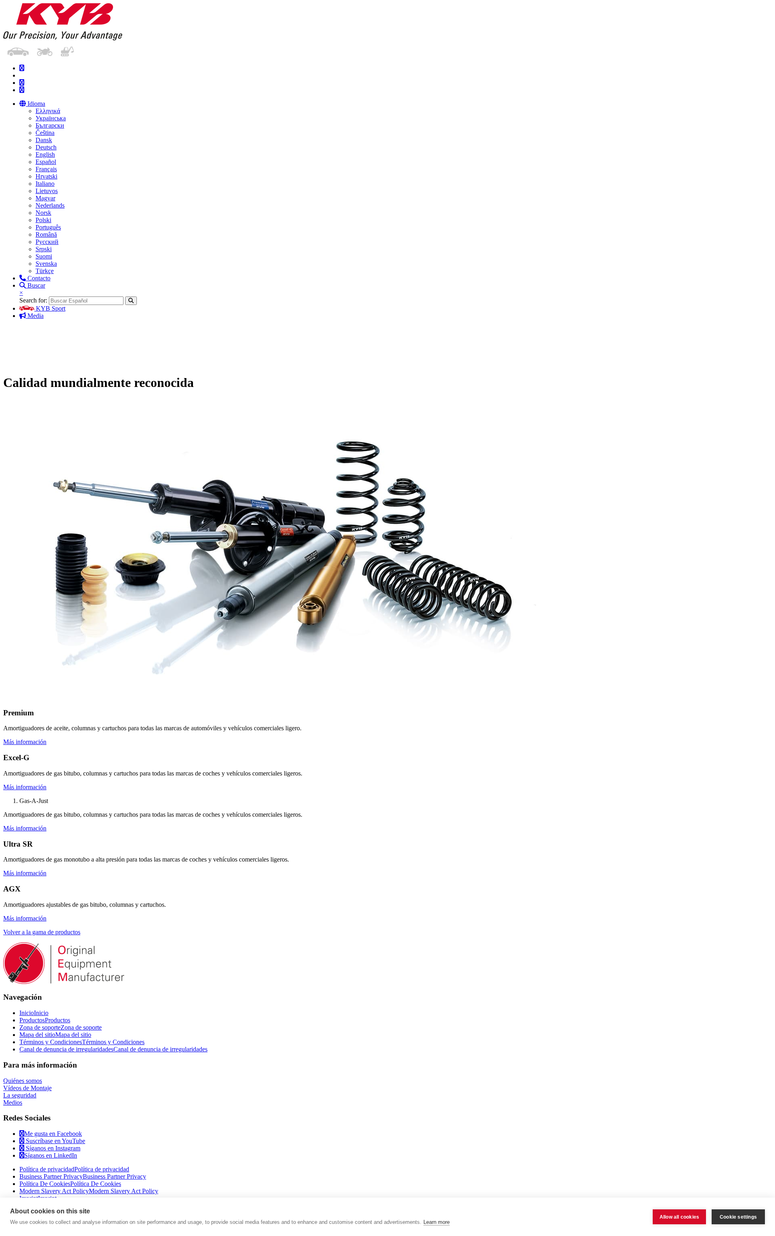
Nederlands (50, 205)
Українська (51, 118)
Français (46, 169)
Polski (43, 220)
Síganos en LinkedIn (50, 1155)
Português (48, 227)
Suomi (44, 256)
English (45, 154)
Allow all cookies (679, 1217)
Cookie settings (738, 1217)
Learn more (436, 1222)
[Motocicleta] (45, 50)
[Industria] (67, 50)
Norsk (43, 212)
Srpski (44, 249)
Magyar (45, 198)
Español (46, 161)
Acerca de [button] (726, 344)
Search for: (33, 300)
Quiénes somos (22, 1080)
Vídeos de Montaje (27, 1088)
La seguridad (19, 1095)
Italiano (45, 183)
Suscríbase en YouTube (54, 1140)
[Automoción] (18, 50)
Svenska (46, 263)
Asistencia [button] (382, 344)
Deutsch (46, 147)
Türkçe (45, 270)
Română (46, 234)
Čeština (45, 132)
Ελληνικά (48, 110)
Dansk (44, 140)
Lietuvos (47, 190)
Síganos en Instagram (52, 1148)
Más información (24, 741)
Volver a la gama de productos (41, 932)
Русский (47, 241)
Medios (12, 1102)
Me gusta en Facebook (53, 1133)
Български (50, 125)
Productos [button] (450, 344)
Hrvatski (46, 176)
